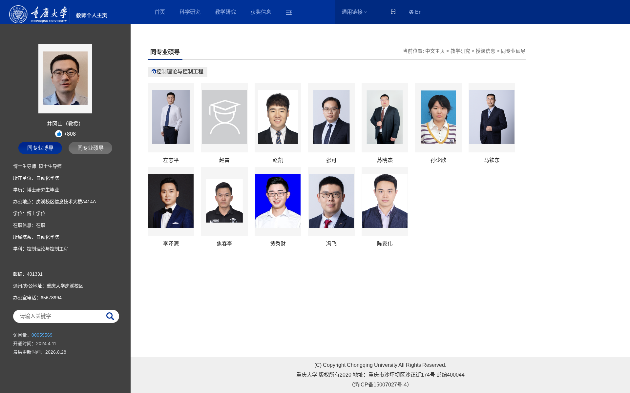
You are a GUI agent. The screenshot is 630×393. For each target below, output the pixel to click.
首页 (160, 12)
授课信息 (485, 51)
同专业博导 (40, 148)
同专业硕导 (90, 148)
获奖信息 (260, 12)
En (418, 12)
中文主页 (435, 51)
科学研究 (189, 12)
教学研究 (225, 12)
